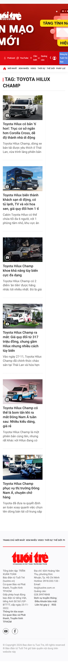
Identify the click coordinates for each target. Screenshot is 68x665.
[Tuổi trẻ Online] (30, 558)
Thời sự (41, 68)
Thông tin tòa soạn (13, 611)
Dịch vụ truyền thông (45, 598)
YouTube (24, 58)
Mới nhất (12, 68)
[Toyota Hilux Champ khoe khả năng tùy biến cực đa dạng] (22, 249)
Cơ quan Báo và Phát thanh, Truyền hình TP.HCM (14, 618)
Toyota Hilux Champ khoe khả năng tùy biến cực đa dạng (20, 270)
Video (33, 68)
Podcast (11, 58)
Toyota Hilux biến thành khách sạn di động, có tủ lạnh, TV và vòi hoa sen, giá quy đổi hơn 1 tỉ (21, 202)
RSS (54, 604)
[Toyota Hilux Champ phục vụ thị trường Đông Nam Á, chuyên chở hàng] (22, 467)
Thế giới (51, 68)
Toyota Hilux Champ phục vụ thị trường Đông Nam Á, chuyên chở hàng (21, 490)
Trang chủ (8, 540)
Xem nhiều (24, 68)
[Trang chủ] (4, 68)
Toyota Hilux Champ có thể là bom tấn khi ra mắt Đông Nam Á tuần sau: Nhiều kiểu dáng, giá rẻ (20, 417)
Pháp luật (61, 68)
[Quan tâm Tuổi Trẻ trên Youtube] (6, 631)
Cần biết (35, 58)
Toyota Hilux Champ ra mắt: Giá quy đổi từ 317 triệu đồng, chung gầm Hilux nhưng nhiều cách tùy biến (21, 342)
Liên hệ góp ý (42, 604)
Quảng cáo (44, 58)
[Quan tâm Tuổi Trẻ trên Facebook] (15, 631)
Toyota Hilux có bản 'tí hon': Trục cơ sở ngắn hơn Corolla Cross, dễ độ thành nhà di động (19, 131)
